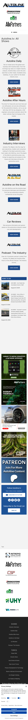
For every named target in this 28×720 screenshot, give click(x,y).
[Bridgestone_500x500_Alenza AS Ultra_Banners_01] (14, 430)
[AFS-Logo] (13, 18)
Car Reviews (14, 641)
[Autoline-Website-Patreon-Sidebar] (14, 482)
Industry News (14, 657)
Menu (15, 32)
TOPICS (14, 650)
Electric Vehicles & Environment (14, 671)
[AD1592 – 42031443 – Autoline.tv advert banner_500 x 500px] (14, 404)
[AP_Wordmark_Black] (13, 24)
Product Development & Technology (14, 667)
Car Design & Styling (14, 675)
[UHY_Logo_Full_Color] (13, 600)
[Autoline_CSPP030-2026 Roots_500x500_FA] (14, 456)
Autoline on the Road (14, 638)
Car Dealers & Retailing (14, 678)
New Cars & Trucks (14, 664)
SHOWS (14, 624)
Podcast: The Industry (14, 645)
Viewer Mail (14, 653)
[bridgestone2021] (13, 12)
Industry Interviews (14, 627)
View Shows (14, 82)
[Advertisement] (14, 337)
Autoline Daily (14, 630)
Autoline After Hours (14, 634)
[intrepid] (13, 555)
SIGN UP (14, 510)
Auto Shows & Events (14, 660)
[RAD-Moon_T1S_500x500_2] (14, 378)
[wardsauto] (13, 610)
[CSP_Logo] (13, 573)
